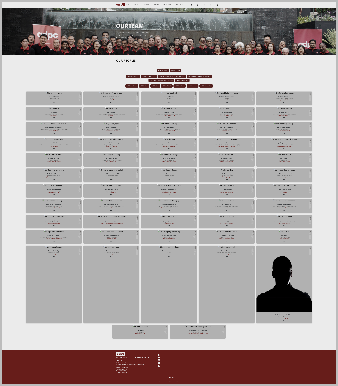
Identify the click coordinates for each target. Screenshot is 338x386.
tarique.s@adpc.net (284, 223)
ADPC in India (155, 86)
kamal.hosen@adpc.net (226, 161)
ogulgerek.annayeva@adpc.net (53, 177)
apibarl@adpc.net (111, 238)
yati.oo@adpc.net (284, 238)
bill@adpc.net (111, 115)
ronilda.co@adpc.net (284, 161)
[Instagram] (217, 5)
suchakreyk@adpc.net (54, 223)
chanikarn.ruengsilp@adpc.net (169, 208)
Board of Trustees (163, 70)
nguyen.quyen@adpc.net (111, 130)
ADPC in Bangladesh (206, 86)
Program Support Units (182, 80)
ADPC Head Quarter (132, 86)
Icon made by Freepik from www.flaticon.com (170, 382)
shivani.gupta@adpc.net (168, 177)
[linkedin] (159, 363)
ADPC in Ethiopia (166, 86)
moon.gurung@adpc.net (169, 115)
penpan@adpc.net (111, 161)
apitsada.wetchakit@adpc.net (54, 238)
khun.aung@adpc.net (169, 130)
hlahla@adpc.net (53, 115)
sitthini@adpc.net (284, 192)
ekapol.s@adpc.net (54, 130)
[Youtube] (159, 360)
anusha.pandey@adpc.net (54, 254)
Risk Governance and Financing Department (199, 76)
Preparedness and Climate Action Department (161, 80)
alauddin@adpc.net (140, 333)
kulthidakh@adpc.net (53, 192)
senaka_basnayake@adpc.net (284, 100)
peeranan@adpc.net (111, 100)
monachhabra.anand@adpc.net (226, 146)
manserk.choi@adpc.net (226, 115)
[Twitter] (159, 357)
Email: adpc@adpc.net (121, 372)
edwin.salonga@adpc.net (169, 161)
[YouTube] (197, 5)
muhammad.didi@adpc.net (226, 238)
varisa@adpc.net (111, 192)
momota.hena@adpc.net (111, 254)
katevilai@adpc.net (169, 223)
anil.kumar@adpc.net (169, 146)
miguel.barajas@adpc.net (284, 146)
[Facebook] (191, 5)
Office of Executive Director (149, 76)
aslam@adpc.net (53, 100)
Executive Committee (132, 76)
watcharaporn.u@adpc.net (169, 192)
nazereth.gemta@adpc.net (54, 161)
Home (127, 5)
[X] (204, 5)
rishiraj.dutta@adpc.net (284, 115)
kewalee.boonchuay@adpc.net (169, 254)
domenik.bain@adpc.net (226, 223)
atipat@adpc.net (284, 177)
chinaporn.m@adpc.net (284, 208)
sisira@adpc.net (226, 100)
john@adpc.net (54, 146)
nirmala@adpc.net (226, 130)
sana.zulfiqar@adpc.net (226, 208)
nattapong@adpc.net (169, 238)
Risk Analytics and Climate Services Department (172, 76)
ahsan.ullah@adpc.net (111, 177)
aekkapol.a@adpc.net (111, 146)
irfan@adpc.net (169, 100)
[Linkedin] (210, 5)
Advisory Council (175, 70)
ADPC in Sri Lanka (179, 86)
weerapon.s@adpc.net (54, 208)
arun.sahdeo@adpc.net (284, 318)
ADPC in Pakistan (192, 86)
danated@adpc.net (111, 208)
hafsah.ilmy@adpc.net (227, 177)
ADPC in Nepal (144, 86)
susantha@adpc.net (284, 130)
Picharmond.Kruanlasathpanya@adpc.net (111, 223)
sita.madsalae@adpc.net (226, 192)
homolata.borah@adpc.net (226, 254)
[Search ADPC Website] (168, 9)
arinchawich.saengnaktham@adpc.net (198, 333)
